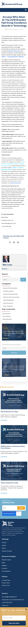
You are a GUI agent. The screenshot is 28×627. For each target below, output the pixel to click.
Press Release (6, 448)
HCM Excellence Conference (10, 446)
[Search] (23, 280)
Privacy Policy (6, 583)
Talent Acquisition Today (9, 483)
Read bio (4, 268)
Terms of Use (5, 585)
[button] (26, 609)
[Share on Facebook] (9, 242)
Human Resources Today (9, 411)
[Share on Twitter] (14, 242)
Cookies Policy (6, 580)
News (23, 446)
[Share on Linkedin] (18, 242)
